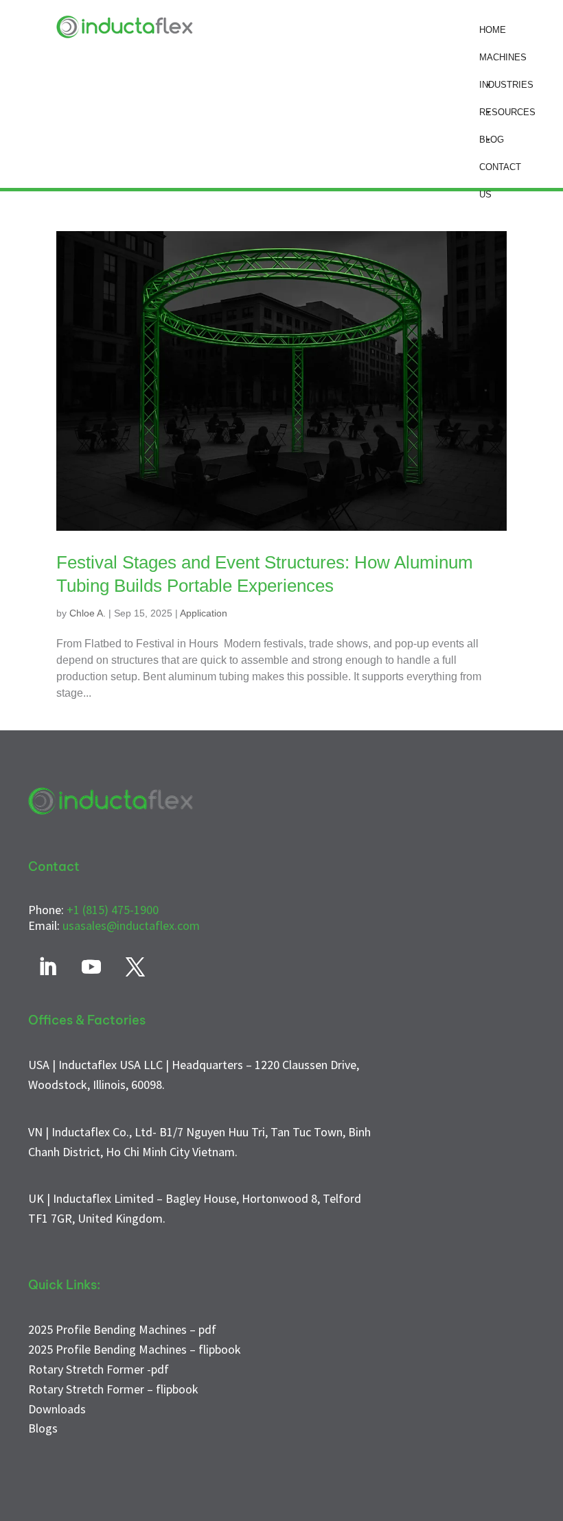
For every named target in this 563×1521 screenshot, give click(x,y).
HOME (492, 30)
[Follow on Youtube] (91, 967)
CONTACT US (500, 171)
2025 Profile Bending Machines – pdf (122, 1329)
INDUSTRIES (506, 85)
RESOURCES (507, 112)
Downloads (57, 1409)
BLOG (491, 139)
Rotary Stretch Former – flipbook (113, 1389)
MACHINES (503, 57)
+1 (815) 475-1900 (113, 910)
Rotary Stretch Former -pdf (98, 1369)
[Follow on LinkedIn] (47, 967)
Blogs (43, 1428)
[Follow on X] (135, 967)
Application (203, 613)
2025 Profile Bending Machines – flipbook (134, 1349)
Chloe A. (87, 613)
